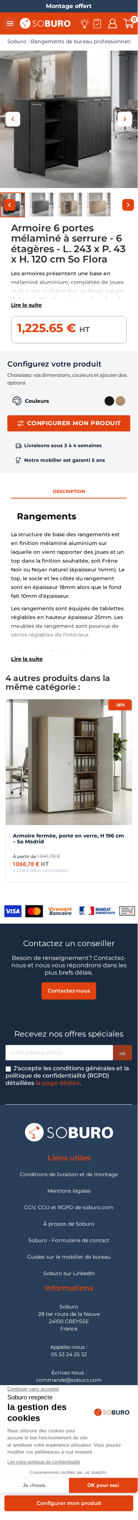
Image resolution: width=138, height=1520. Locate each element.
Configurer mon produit (74, 423)
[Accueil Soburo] (45, 22)
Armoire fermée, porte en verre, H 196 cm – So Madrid (68, 838)
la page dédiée (58, 1082)
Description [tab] (69, 491)
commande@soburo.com (69, 1380)
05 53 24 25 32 (69, 1354)
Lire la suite (26, 305)
